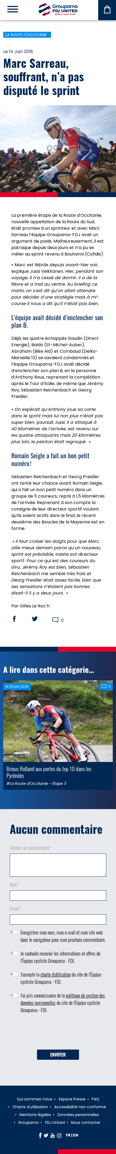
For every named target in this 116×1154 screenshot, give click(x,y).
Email (15, 908)
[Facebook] (40, 1135)
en (75, 1135)
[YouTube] (52, 1135)
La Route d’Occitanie (26, 35)
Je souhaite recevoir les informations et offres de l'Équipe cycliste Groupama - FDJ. (60, 957)
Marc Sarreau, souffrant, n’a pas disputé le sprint (43, 76)
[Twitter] (46, 1135)
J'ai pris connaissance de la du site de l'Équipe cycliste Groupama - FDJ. (63, 1002)
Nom (14, 884)
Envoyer (58, 1054)
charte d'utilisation (55, 974)
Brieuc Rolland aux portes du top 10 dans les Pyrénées (48, 771)
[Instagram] (59, 1135)
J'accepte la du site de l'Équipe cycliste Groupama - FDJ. (61, 978)
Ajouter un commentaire (30, 847)
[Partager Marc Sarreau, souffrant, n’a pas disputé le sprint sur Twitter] (40, 619)
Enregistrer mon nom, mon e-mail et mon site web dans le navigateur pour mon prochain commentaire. (63, 936)
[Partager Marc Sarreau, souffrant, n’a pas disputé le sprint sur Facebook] (19, 619)
